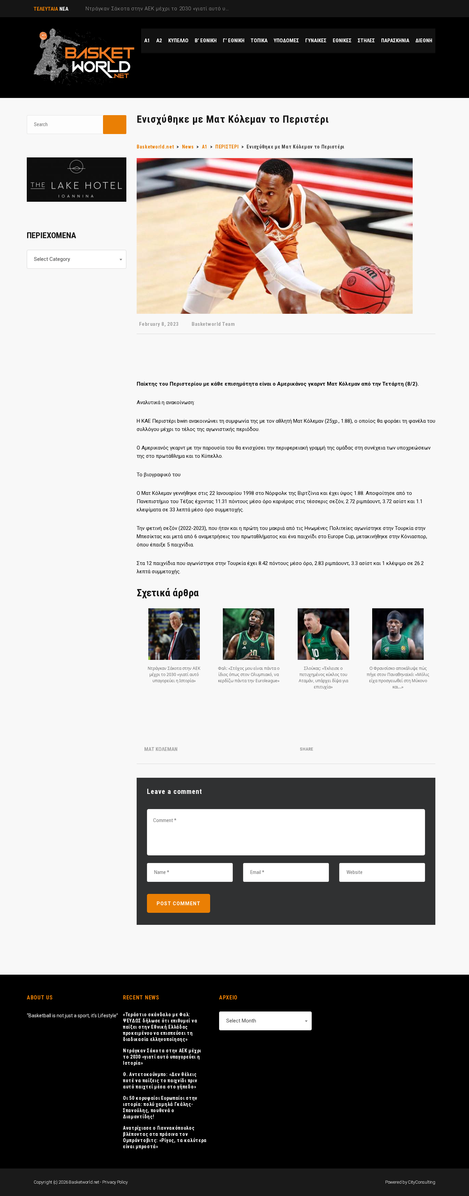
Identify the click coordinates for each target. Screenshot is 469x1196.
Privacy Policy (115, 1182)
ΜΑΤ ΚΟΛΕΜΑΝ (161, 749)
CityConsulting (421, 1182)
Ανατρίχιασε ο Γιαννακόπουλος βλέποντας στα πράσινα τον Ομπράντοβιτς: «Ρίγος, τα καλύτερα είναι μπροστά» (165, 1137)
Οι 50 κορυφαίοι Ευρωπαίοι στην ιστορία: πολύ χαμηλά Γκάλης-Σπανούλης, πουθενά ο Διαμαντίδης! (160, 1107)
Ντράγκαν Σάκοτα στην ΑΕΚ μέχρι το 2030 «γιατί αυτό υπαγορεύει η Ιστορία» (162, 1057)
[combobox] (76, 259)
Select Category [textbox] (52, 259)
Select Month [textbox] (241, 1021)
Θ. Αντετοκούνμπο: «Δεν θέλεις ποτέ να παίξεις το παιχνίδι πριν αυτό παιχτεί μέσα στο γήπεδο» (160, 1080)
